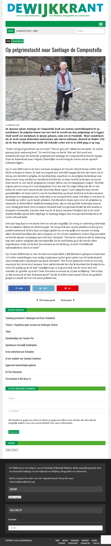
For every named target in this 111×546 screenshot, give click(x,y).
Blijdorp (62, 543)
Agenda (94, 540)
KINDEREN (85, 540)
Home (57, 540)
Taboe (8, 331)
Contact (96, 543)
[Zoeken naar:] (55, 527)
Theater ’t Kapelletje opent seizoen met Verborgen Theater (31, 325)
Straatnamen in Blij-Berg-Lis (18, 378)
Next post (66, 300)
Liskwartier (85, 543)
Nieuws (65, 540)
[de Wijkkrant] (55, 10)
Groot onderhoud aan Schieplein (19, 351)
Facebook (12, 519)
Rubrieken (75, 540)
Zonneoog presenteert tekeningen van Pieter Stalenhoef (30, 318)
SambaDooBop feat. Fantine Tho (19, 338)
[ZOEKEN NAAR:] (89, 30)
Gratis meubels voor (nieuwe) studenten (23, 358)
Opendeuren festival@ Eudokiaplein (21, 345)
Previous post (47, 300)
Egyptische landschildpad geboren (20, 365)
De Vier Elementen (13, 372)
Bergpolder (73, 543)
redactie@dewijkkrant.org (22, 481)
